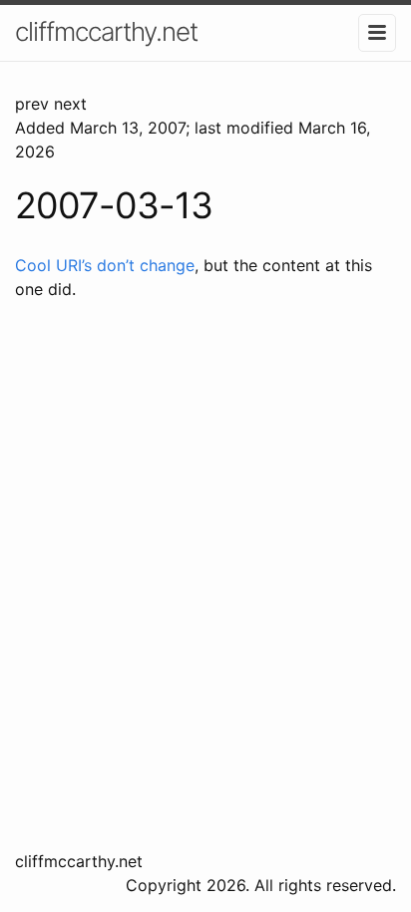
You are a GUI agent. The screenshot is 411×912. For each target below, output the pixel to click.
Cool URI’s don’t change (105, 265)
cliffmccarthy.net (106, 31)
